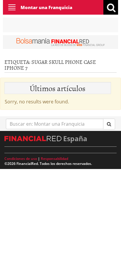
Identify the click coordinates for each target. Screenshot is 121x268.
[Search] (109, 124)
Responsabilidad (54, 158)
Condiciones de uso (20, 158)
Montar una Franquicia (46, 7)
